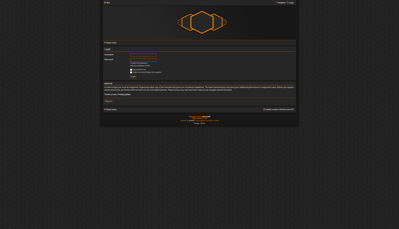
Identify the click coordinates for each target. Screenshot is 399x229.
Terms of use (110, 94)
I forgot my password (138, 63)
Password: (108, 59)
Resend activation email (140, 66)
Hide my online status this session (147, 72)
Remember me (139, 70)
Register (108, 101)
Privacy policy (124, 94)
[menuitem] (107, 3)
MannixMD (206, 117)
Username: (109, 55)
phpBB (191, 120)
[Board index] (202, 22)
